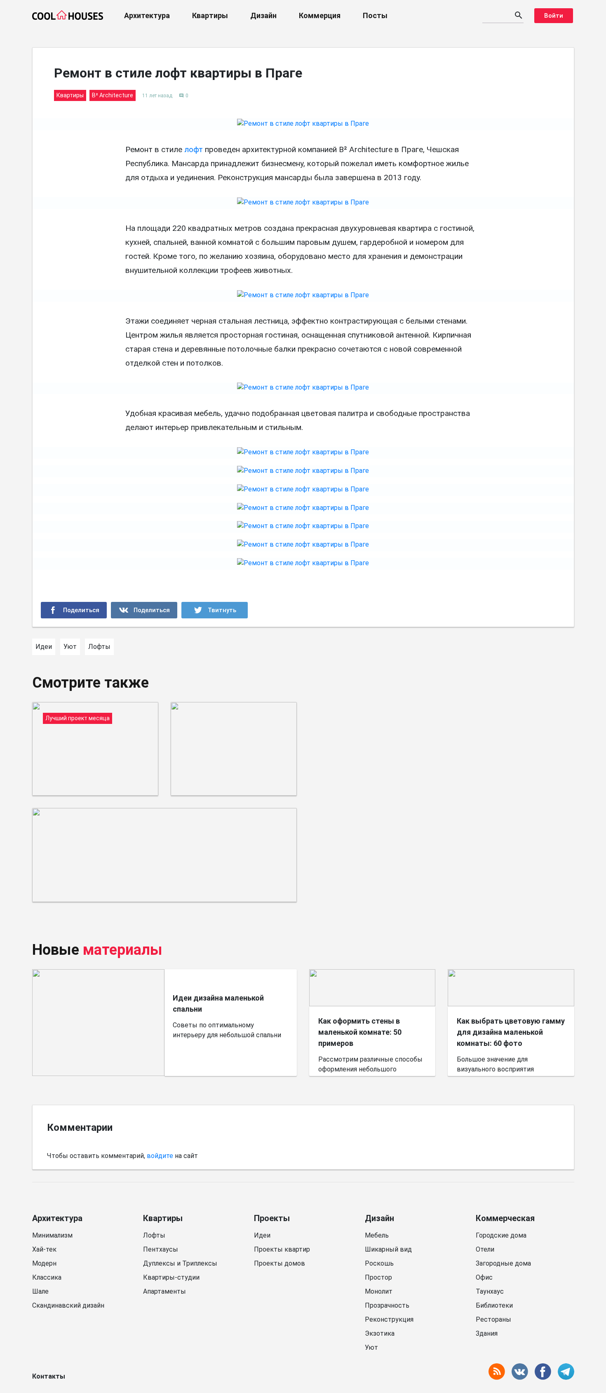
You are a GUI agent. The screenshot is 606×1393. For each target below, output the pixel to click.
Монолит (378, 1291)
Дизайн (263, 15)
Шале (40, 1291)
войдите (160, 1156)
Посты (375, 15)
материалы (122, 949)
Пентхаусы (160, 1249)
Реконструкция (389, 1319)
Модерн (44, 1263)
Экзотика (380, 1333)
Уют (371, 1347)
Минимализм (52, 1235)
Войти (553, 15)
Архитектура (147, 15)
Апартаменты (164, 1291)
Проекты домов (279, 1263)
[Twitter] (214, 610)
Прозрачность (387, 1305)
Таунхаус (490, 1291)
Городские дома (501, 1235)
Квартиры (210, 15)
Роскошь (379, 1263)
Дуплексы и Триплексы (180, 1263)
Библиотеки (494, 1305)
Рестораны (493, 1319)
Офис (484, 1277)
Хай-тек (44, 1249)
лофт (193, 149)
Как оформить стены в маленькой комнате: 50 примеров (360, 1032)
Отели (485, 1249)
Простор (378, 1277)
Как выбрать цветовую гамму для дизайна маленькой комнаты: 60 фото (511, 1032)
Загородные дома (503, 1263)
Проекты (272, 1218)
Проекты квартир (282, 1249)
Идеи (262, 1235)
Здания (487, 1333)
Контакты (48, 1376)
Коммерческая (505, 1218)
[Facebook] (74, 610)
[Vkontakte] (144, 610)
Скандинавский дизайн (68, 1305)
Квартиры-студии (171, 1277)
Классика (46, 1277)
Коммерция (320, 15)
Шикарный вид (388, 1249)
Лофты (154, 1235)
